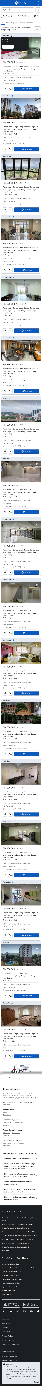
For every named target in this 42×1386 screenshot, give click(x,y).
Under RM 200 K (8, 1122)
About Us (5, 1319)
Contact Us (6, 1332)
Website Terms (8, 1340)
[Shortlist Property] (37, 40)
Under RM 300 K (20, 1122)
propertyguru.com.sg (10, 1360)
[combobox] (19, 10)
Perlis (5, 1112)
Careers (5, 1327)
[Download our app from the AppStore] (11, 1305)
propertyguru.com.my (10, 1356)
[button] (3, 23)
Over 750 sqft (7, 1143)
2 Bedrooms (16, 1133)
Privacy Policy (7, 1336)
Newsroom (6, 1323)
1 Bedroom (6, 1133)
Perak (11, 1112)
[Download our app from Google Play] (30, 1305)
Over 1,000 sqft (19, 1143)
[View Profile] (21, 35)
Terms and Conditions (10, 1344)
